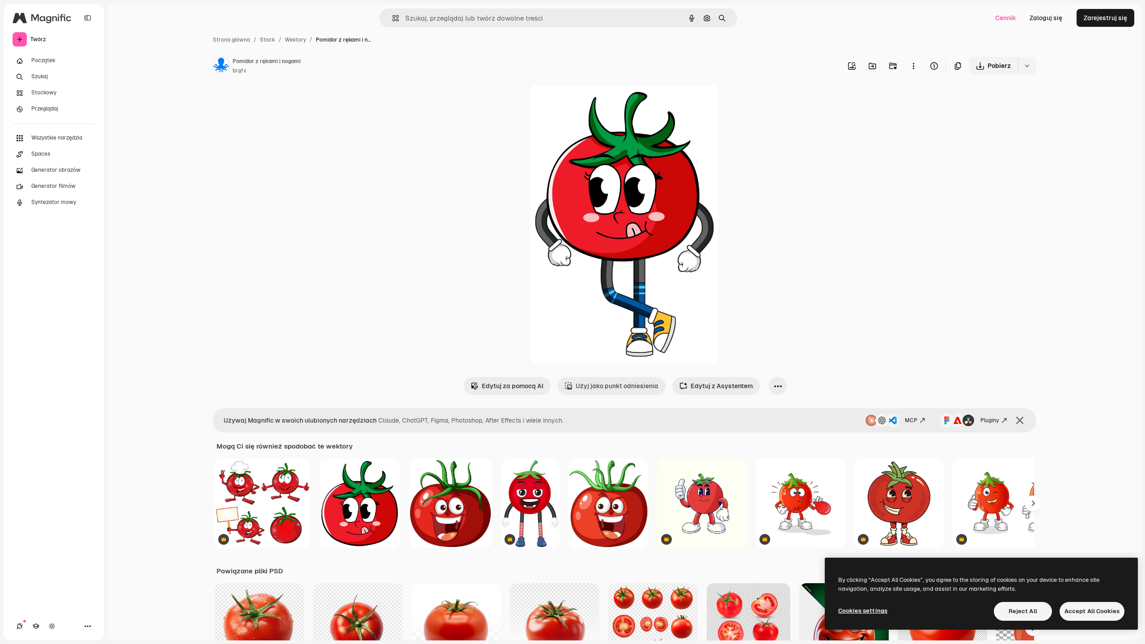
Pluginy (989, 420)
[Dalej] (1033, 503)
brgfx (239, 70)
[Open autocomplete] (392, 18)
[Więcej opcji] (913, 66)
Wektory (295, 39)
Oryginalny (592, 101)
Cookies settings (862, 610)
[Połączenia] (20, 626)
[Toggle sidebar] (88, 18)
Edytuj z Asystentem (722, 386)
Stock (267, 39)
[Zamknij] (1019, 420)
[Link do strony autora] (221, 66)
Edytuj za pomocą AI (512, 386)
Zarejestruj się (1105, 18)
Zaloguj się (1046, 18)
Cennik (1005, 18)
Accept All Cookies (1092, 611)
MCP (911, 420)
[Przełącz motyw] (52, 626)
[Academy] (36, 626)
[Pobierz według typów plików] (1027, 66)
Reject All (1023, 611)
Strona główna (231, 39)
